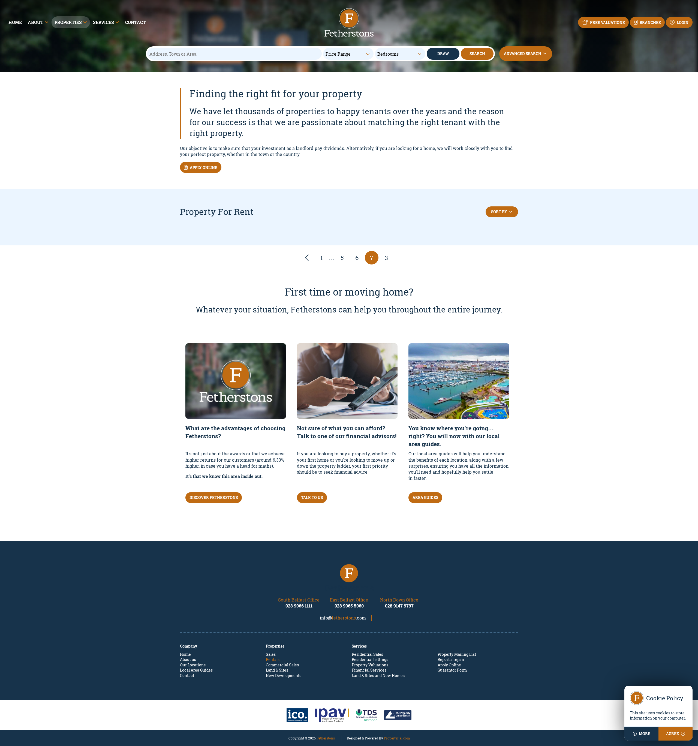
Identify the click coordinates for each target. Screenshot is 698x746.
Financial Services (369, 670)
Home (15, 22)
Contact (135, 22)
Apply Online (449, 664)
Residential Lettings (370, 659)
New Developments (283, 675)
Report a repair (451, 659)
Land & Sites (277, 670)
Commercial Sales (282, 664)
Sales (271, 654)
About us (188, 659)
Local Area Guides (196, 670)
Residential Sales (367, 654)
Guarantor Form (452, 670)
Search (477, 53)
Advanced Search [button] (522, 53)
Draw (443, 53)
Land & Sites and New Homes (378, 675)
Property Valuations (370, 664)
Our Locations (193, 664)
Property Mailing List (457, 654)
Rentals (272, 659)
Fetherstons (326, 738)
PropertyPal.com (397, 738)
